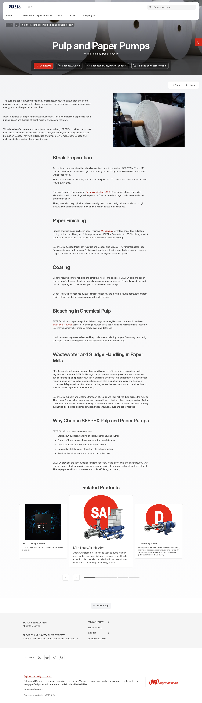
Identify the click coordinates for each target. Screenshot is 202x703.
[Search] (150, 7)
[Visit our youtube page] (47, 657)
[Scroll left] (66, 577)
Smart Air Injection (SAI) (98, 192)
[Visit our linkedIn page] (39, 657)
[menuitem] (12, 15)
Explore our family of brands (38, 676)
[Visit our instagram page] (61, 657)
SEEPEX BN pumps (62, 324)
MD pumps (106, 231)
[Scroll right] (76, 577)
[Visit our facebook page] (54, 657)
